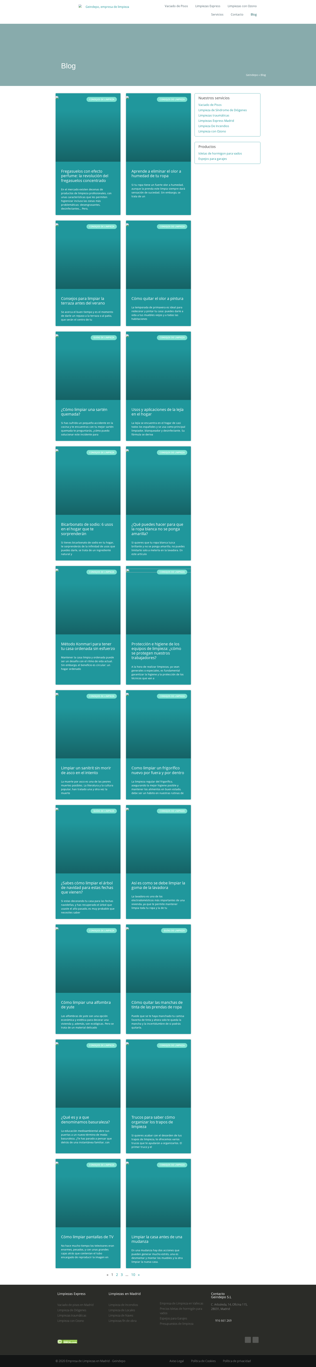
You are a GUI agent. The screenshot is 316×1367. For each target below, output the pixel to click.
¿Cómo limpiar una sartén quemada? (84, 412)
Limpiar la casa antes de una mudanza (156, 1239)
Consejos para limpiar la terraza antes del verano (83, 301)
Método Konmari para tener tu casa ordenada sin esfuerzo (88, 646)
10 (133, 1274)
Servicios (217, 14)
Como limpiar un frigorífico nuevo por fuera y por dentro (157, 770)
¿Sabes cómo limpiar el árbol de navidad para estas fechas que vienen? (87, 887)
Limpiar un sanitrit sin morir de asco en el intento (86, 770)
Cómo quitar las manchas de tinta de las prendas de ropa (157, 1004)
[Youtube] (256, 1340)
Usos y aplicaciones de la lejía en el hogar (157, 412)
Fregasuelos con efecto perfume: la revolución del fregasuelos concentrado (84, 176)
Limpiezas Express (207, 6)
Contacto (237, 14)
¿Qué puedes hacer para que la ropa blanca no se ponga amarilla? (157, 529)
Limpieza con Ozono (212, 131)
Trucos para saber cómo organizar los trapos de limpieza (153, 1122)
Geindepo (252, 75)
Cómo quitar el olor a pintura (157, 298)
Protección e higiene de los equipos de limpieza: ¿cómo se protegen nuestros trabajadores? (156, 650)
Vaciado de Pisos (176, 6)
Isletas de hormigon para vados (220, 153)
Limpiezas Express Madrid (216, 121)
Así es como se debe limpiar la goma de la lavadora (158, 885)
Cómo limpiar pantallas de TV (87, 1236)
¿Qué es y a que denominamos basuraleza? (85, 1119)
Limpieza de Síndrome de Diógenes (222, 110)
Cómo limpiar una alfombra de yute (86, 1004)
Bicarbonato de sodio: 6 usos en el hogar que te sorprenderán (87, 529)
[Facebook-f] (248, 1340)
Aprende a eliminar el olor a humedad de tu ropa (156, 173)
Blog (254, 14)
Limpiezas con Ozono (242, 6)
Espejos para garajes (212, 159)
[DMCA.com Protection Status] (67, 1345)
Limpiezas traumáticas (213, 115)
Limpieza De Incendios (213, 126)
